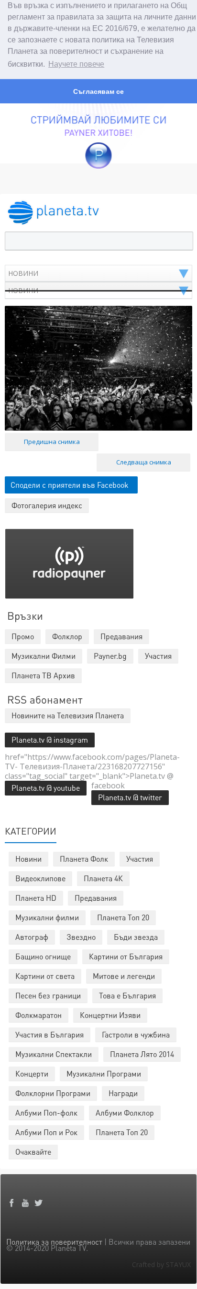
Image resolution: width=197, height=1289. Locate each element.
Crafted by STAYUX (161, 1264)
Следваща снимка (143, 462)
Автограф (31, 937)
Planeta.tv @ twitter (130, 797)
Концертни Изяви (110, 1015)
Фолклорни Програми (52, 1093)
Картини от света (45, 976)
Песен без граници (48, 995)
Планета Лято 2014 (142, 1054)
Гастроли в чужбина (136, 1034)
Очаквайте (33, 1152)
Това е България (127, 995)
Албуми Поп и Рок (46, 1132)
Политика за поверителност (54, 1242)
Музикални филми (47, 917)
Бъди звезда (136, 937)
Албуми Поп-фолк (46, 1113)
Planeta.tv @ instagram (49, 740)
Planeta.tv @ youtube (45, 788)
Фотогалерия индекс (46, 505)
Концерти (31, 1073)
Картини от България (126, 956)
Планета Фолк (84, 859)
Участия (139, 859)
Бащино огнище (43, 956)
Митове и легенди (124, 976)
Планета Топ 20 (123, 917)
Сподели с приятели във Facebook (70, 485)
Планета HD (35, 898)
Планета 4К (103, 878)
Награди (123, 1093)
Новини (28, 859)
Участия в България (49, 1034)
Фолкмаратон (38, 1015)
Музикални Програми (103, 1073)
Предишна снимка (52, 441)
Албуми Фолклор (125, 1113)
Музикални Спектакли (53, 1054)
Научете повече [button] (76, 64)
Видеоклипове (40, 878)
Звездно (81, 937)
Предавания (96, 898)
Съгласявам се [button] (98, 91)
